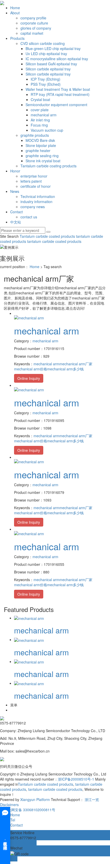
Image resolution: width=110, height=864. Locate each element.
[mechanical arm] (29, 317)
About (15, 12)
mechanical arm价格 (30, 368)
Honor (15, 170)
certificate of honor (35, 186)
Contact (16, 211)
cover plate (40, 109)
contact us (28, 216)
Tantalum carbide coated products (47, 236)
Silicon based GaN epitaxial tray (51, 63)
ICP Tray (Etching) (45, 79)
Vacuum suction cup (47, 130)
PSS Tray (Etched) (46, 84)
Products (17, 38)
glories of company (35, 28)
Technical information (37, 196)
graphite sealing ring (42, 155)
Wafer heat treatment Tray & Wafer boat (58, 89)
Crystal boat (40, 99)
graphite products (34, 135)
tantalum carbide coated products (53, 241)
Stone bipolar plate (41, 145)
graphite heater (38, 150)
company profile (33, 17)
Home (15, 7)
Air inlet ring (40, 119)
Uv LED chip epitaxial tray (46, 53)
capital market (31, 33)
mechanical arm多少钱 (65, 368)
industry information (36, 201)
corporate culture (34, 23)
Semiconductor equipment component (56, 104)
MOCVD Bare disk (40, 140)
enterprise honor (33, 176)
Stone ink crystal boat (43, 160)
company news (32, 206)
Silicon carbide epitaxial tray (48, 68)
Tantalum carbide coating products (48, 165)
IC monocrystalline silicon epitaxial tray (57, 58)
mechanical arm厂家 (75, 363)
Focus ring (39, 125)
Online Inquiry (28, 378)
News (14, 191)
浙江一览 (92, 799)
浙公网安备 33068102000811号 (29, 809)
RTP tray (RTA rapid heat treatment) (60, 94)
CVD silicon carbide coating (42, 43)
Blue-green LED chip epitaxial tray (53, 48)
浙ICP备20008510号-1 (76, 779)
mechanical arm (44, 114)
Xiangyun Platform (35, 799)
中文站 (15, 221)
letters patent (31, 181)
